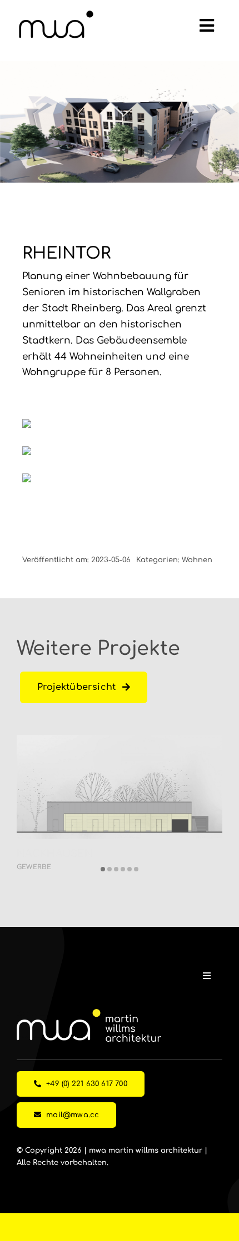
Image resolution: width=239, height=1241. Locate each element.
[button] (103, 869)
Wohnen (197, 560)
